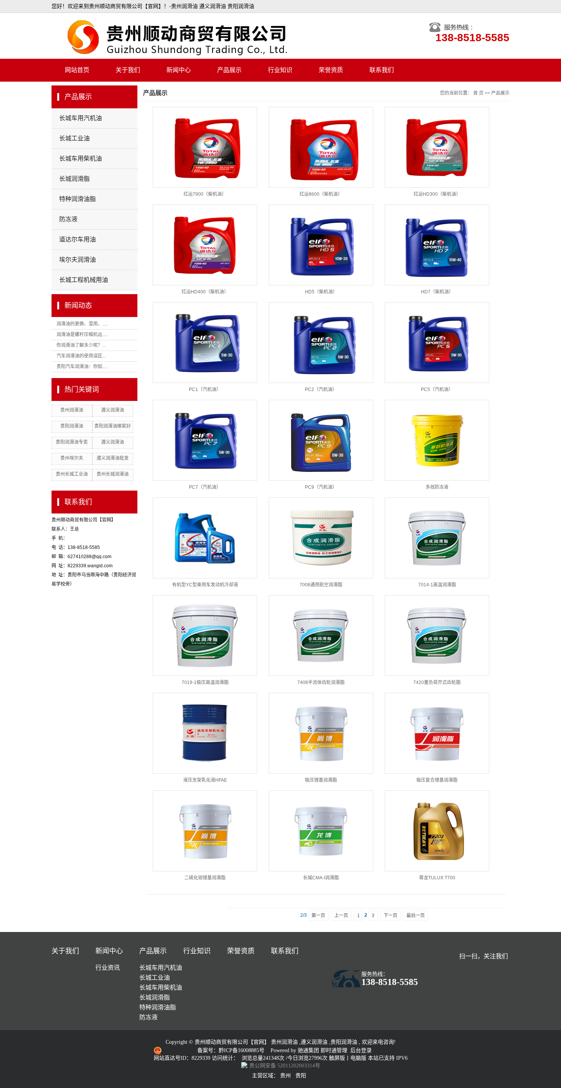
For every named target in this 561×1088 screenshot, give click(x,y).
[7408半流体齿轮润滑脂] (321, 635)
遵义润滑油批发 (113, 458)
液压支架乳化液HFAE (205, 780)
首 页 (478, 93)
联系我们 (381, 70)
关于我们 (128, 70)
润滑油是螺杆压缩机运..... (82, 334)
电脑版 (358, 1058)
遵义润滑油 (112, 410)
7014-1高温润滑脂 (437, 584)
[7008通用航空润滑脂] (321, 537)
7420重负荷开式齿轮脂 (437, 682)
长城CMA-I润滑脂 (321, 877)
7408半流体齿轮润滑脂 (321, 682)
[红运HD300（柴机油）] (437, 147)
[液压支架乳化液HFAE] (205, 733)
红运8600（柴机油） (321, 194)
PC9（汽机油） (321, 487)
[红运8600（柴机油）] (321, 147)
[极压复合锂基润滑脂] (437, 733)
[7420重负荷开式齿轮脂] (437, 635)
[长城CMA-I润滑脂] (321, 830)
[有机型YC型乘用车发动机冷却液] (205, 537)
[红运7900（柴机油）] (205, 147)
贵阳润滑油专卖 (72, 442)
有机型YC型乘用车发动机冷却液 (205, 584)
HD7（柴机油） (437, 292)
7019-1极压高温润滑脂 (205, 682)
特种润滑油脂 (77, 199)
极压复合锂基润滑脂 (437, 780)
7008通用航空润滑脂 (321, 584)
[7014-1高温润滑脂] (437, 537)
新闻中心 (178, 70)
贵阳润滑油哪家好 (112, 426)
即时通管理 (334, 1050)
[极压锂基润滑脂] (321, 733)
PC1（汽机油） (205, 389)
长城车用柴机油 (80, 158)
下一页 (390, 915)
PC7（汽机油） (205, 487)
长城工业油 (74, 138)
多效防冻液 (437, 487)
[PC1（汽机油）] (205, 342)
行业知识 (280, 70)
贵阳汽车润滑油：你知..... (82, 366)
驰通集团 (309, 1050)
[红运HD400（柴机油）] (205, 244)
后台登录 (361, 1050)
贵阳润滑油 (71, 426)
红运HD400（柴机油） (205, 292)
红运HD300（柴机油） (437, 194)
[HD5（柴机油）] (321, 244)
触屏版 (337, 1058)
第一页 (318, 915)
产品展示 (229, 70)
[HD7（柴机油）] (437, 244)
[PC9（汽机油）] (321, 440)
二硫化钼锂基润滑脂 (205, 877)
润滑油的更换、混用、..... (82, 324)
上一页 (341, 915)
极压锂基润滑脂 (321, 780)
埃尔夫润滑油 (77, 259)
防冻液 (68, 219)
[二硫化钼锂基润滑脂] (205, 830)
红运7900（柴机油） (205, 194)
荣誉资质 (331, 70)
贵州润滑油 (71, 410)
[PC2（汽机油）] (321, 342)
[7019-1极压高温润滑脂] (205, 635)
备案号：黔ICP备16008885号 (231, 1050)
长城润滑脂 (74, 178)
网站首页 (77, 70)
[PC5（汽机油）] (437, 342)
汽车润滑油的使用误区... (81, 356)
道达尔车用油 (77, 239)
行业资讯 (107, 967)
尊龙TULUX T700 (437, 877)
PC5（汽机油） (437, 389)
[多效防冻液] (437, 440)
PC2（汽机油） (321, 389)
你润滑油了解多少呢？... (81, 345)
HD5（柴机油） (321, 292)
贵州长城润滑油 (113, 474)
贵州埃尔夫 (71, 458)
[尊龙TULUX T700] (437, 830)
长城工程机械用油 (83, 280)
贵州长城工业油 (72, 474)
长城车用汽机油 (80, 118)
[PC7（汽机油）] (205, 440)
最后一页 (415, 915)
